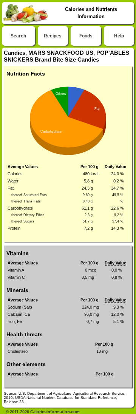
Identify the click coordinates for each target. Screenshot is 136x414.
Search (18, 36)
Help (119, 36)
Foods (86, 36)
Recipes (53, 36)
